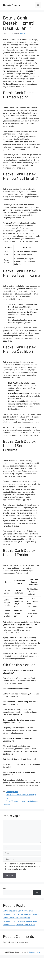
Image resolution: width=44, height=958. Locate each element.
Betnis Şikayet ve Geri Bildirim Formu (18, 911)
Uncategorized (12, 792)
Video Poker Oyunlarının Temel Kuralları (19, 925)
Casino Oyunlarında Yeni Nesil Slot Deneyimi (21, 914)
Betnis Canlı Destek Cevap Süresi (16, 918)
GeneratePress (34, 952)
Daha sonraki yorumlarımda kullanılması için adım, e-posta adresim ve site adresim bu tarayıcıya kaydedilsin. (22, 866)
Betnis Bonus (11, 5)
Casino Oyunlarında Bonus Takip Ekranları (20, 921)
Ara (4, 888)
